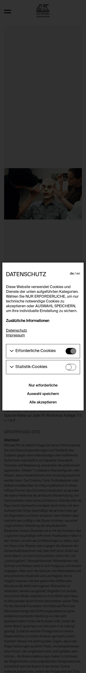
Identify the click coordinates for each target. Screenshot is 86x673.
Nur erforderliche (43, 385)
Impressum (15, 335)
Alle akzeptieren (43, 402)
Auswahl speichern (43, 394)
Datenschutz (16, 331)
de (72, 273)
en (78, 273)
